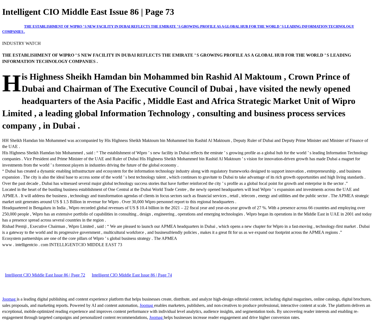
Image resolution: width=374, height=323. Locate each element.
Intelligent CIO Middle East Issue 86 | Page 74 (132, 275)
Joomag (9, 299)
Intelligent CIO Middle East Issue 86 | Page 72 (45, 275)
